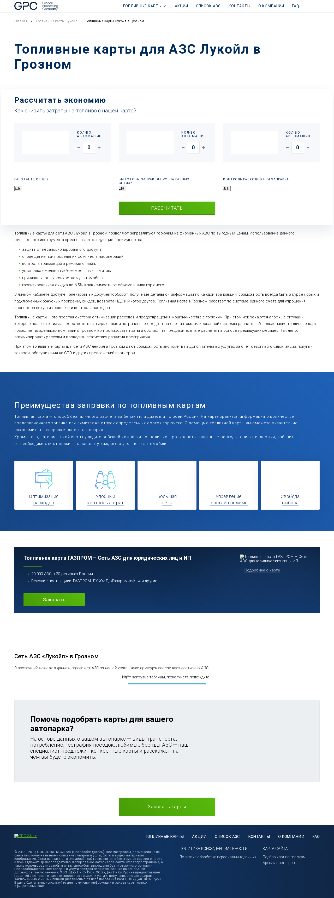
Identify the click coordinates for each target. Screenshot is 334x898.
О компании (271, 6)
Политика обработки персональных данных (218, 857)
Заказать (54, 599)
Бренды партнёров (279, 863)
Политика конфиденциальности (214, 848)
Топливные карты (142, 6)
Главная (21, 21)
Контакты (239, 6)
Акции (181, 6)
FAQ (295, 6)
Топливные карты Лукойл (56, 21)
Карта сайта (275, 848)
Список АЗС (208, 6)
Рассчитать (167, 208)
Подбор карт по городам (284, 857)
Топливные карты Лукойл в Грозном (114, 21)
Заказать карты (167, 806)
